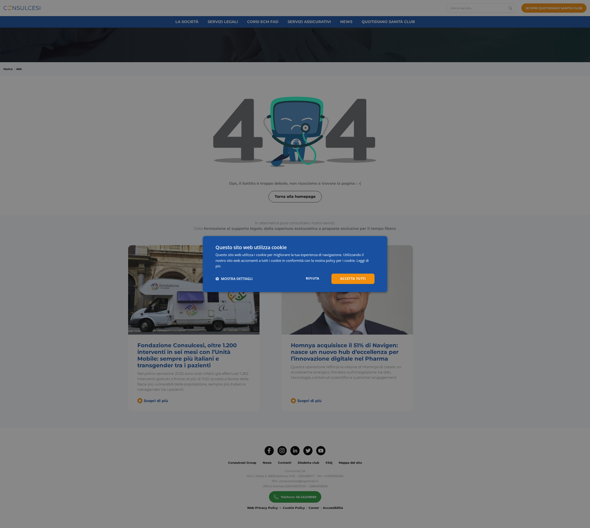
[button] (234, 278)
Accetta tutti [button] (353, 278)
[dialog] (295, 264)
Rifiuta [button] (312, 278)
